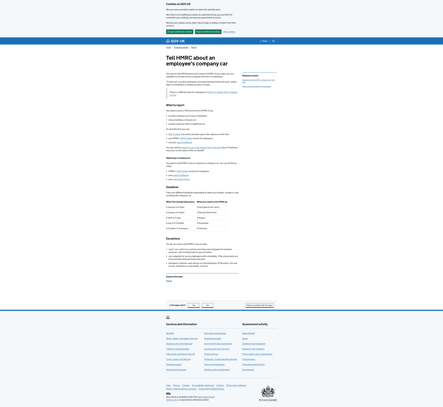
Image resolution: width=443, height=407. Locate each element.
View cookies (229, 32)
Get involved (248, 369)
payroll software (184, 142)
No (209, 305)
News (245, 338)
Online (186, 138)
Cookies (186, 385)
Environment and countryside (218, 343)
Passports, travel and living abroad (220, 359)
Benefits (170, 333)
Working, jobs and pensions (217, 369)
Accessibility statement (203, 385)
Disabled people (174, 364)
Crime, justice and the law (178, 359)
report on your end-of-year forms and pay (201, 147)
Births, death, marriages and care (182, 338)
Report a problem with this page (259, 305)
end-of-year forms (181, 179)
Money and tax (211, 354)
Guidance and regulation (253, 343)
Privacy (176, 385)
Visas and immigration (214, 364)
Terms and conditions (236, 385)
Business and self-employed (179, 343)
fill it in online (174, 134)
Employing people (181, 47)
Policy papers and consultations (257, 354)
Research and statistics (253, 349)
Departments (248, 333)
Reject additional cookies (208, 31)
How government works (253, 364)
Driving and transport (176, 369)
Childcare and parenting (177, 349)
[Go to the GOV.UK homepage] (175, 41)
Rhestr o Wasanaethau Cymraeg (181, 388)
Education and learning (215, 333)
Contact (220, 385)
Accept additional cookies (180, 31)
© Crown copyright (268, 399)
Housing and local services (216, 349)
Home (168, 47)
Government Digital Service (211, 388)
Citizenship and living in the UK (180, 354)
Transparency (248, 359)
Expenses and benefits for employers (256, 86)
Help (168, 385)
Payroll (193, 47)
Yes (195, 305)
